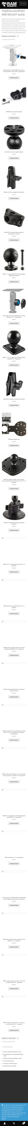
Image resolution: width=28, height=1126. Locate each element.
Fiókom (4, 1123)
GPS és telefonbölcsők (8, 1061)
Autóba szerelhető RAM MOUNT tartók (12, 1051)
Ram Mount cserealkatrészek (10, 1063)
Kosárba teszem (14, 77)
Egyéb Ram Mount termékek (9, 1066)
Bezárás (4, 1118)
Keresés (14, 1123)
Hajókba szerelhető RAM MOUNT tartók (12, 1058)
